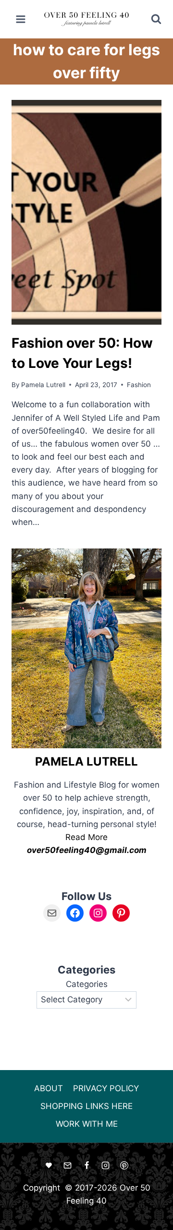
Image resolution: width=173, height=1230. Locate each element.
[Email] (68, 1165)
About (48, 1088)
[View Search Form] (149, 19)
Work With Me (87, 1124)
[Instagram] (105, 1165)
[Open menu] (21, 19)
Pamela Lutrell (43, 385)
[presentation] (86, 212)
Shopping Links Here (86, 1106)
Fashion (139, 385)
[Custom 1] (49, 1165)
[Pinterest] (124, 1165)
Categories (87, 984)
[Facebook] (86, 1165)
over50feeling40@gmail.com (87, 850)
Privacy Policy (106, 1088)
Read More (86, 837)
